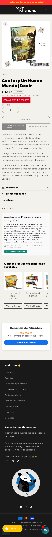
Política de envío (36, 530)
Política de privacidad (39, 526)
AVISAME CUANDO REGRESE (16, 100)
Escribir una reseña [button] (26, 342)
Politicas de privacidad (16, 383)
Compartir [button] (9, 208)
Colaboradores (12, 406)
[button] (5, 10)
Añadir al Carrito (13, 306)
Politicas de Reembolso (16, 389)
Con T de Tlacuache (23, 523)
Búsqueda (10, 372)
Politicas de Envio (13, 395)
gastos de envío (10, 95)
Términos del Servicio (15, 401)
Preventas (10, 412)
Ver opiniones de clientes (15, 251)
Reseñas (9, 378)
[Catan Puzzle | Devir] (13, 281)
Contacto (9, 418)
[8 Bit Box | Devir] (33, 281)
